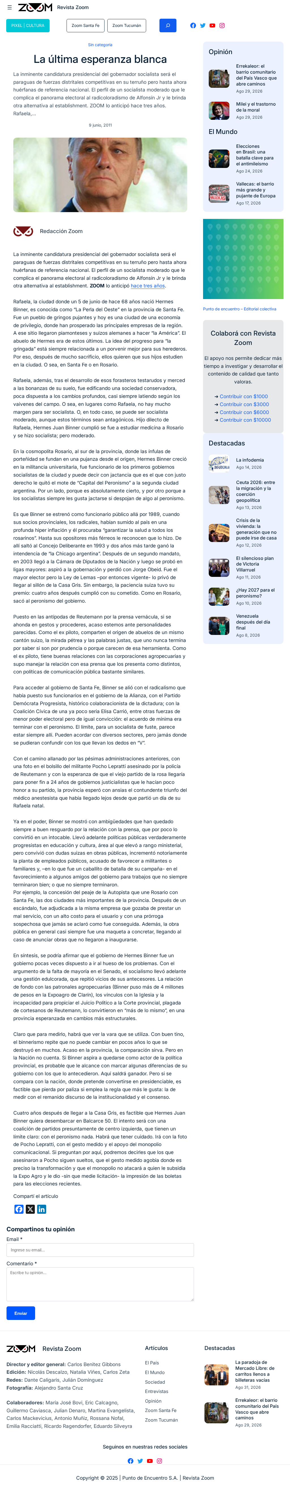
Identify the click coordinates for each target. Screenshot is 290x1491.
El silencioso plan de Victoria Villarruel (255, 564)
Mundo (227, 131)
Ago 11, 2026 (248, 577)
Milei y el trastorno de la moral (256, 107)
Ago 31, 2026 (248, 1387)
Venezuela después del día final (253, 622)
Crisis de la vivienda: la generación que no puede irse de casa (256, 529)
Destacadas (227, 443)
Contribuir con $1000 (244, 396)
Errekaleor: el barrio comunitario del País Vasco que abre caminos (256, 74)
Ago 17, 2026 (248, 202)
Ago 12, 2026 (249, 545)
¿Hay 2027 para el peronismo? (255, 593)
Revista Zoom (61, 1348)
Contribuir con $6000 (244, 412)
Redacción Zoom (61, 231)
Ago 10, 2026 (249, 603)
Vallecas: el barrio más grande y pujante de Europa (256, 190)
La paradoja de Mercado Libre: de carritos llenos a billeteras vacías (254, 1371)
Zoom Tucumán (126, 25)
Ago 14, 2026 (249, 467)
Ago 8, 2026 (248, 635)
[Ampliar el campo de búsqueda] (167, 25)
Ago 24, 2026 (249, 170)
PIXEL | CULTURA (27, 25)
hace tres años (148, 286)
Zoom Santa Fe (85, 25)
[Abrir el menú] (9, 7)
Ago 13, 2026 (249, 507)
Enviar (20, 1313)
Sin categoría (100, 44)
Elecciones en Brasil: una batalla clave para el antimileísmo (255, 155)
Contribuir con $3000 (244, 404)
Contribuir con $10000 (245, 420)
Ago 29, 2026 (249, 91)
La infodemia (250, 460)
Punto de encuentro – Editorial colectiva (239, 308)
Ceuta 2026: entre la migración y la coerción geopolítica (255, 491)
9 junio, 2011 (100, 125)
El (212, 131)
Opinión (221, 52)
